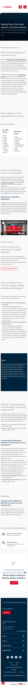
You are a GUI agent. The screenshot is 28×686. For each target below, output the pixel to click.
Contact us (14, 582)
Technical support (14, 544)
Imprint (17, 662)
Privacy (10, 662)
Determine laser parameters (9, 268)
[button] (3, 683)
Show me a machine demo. (14, 535)
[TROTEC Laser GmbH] (8, 7)
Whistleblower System (10, 672)
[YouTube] (20, 657)
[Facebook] (16, 657)
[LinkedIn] (12, 657)
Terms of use (14, 665)
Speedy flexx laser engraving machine (15, 59)
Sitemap (21, 672)
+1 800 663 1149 (22, 631)
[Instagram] (8, 657)
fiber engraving (10, 182)
